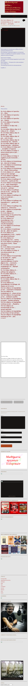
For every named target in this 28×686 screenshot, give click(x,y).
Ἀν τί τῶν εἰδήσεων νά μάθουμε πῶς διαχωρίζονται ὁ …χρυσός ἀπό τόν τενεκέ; (11, 202)
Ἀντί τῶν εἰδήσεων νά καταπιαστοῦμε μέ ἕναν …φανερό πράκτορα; (8, 307)
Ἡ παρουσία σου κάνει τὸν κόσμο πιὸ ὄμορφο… (19, 401)
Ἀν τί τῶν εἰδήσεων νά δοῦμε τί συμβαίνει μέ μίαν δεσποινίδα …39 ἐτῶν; (10, 157)
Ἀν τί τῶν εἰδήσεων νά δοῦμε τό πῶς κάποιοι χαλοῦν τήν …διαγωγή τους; (10, 252)
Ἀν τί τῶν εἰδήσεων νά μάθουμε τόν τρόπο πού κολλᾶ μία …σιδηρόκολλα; (11, 196)
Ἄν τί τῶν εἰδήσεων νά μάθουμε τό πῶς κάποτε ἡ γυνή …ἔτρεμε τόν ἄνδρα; (11, 243)
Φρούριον (2, 589)
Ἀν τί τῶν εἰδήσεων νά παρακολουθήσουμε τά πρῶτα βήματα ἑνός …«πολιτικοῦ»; (9, 261)
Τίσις (2, 585)
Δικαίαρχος (3, 581)
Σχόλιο (2, 415)
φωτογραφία (3, 318)
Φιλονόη (18, 25)
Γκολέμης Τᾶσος (4, 578)
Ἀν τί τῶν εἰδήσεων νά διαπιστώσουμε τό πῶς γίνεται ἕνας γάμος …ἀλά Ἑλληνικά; (11, 214)
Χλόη (2, 591)
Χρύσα (2, 592)
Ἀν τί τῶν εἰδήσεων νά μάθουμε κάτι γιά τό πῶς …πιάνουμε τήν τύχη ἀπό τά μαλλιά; (10, 191)
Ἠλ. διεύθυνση (3, 435)
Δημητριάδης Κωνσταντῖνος (5, 580)
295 (23, 20)
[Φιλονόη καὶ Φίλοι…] (14, 13)
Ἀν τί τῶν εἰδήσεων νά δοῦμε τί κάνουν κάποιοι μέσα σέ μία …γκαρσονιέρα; (10, 152)
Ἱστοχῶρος (2, 440)
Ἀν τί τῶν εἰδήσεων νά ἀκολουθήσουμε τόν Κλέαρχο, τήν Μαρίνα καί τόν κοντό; (10, 284)
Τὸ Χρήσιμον (3, 586)
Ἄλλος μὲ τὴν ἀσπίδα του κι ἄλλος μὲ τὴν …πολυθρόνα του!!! (7, 401)
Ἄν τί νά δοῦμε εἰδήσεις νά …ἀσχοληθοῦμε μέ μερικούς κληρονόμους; (9, 275)
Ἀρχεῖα (2, 684)
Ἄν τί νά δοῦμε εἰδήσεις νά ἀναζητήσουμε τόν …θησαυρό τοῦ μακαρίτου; (9, 266)
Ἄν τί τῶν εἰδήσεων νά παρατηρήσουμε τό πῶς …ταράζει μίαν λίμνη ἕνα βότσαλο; (10, 234)
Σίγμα (2, 583)
